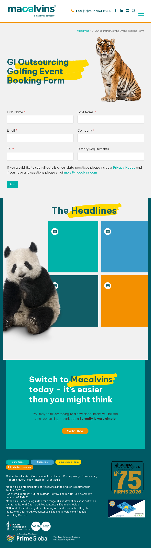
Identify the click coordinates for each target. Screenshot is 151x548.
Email (12, 130)
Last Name (86, 112)
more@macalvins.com (80, 172)
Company (85, 130)
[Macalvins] (32, 11)
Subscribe (42, 462)
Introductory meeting (19, 467)
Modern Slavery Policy (19, 479)
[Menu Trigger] (141, 14)
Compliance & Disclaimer (46, 476)
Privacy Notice (124, 167)
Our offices (18, 462)
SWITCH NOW (75, 430)
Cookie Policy (90, 476)
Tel (10, 149)
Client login (53, 479)
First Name (16, 112)
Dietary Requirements (93, 149)
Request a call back (68, 462)
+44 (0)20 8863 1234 (93, 11)
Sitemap (40, 479)
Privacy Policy (71, 476)
